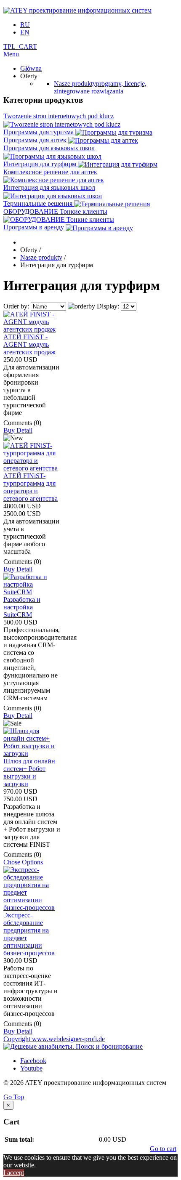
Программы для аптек (35, 140)
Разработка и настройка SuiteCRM (21, 607)
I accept (13, 1172)
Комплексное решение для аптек (50, 171)
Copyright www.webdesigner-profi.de (54, 1038)
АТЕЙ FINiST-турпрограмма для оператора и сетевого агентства (30, 487)
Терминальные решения (38, 203)
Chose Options (23, 862)
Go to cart (163, 1148)
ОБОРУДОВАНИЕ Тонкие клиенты (55, 211)
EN (24, 32)
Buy (9, 430)
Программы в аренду (34, 227)
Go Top (13, 1096)
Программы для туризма (39, 132)
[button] (20, 46)
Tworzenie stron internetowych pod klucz (58, 116)
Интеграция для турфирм (40, 163)
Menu (11, 54)
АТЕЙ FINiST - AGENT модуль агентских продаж (29, 344)
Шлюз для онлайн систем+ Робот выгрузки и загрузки (29, 772)
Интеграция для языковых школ (49, 187)
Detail (24, 430)
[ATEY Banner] (73, 1046)
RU (25, 24)
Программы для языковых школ (49, 147)
